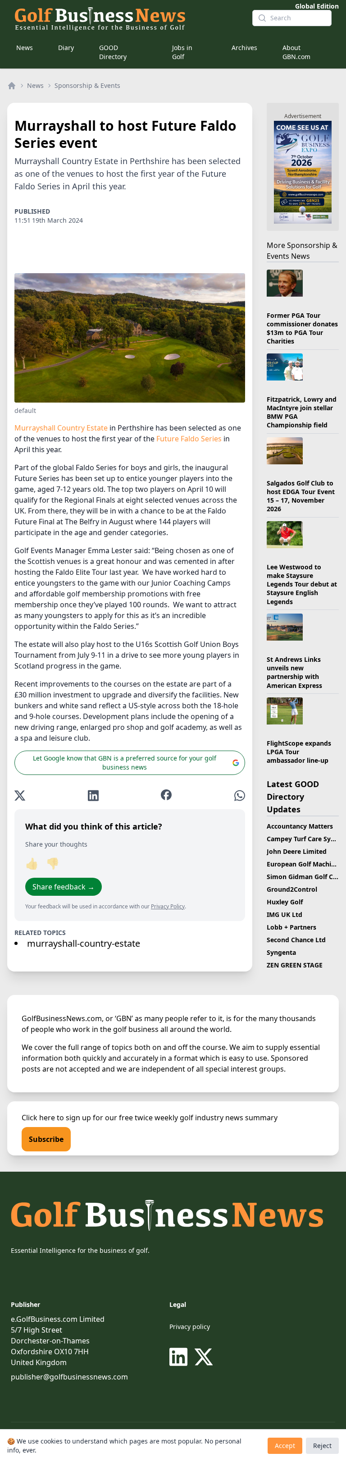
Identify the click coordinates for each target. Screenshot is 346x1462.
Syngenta (281, 952)
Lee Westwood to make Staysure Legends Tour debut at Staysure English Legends (302, 584)
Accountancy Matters (300, 826)
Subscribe (46, 1139)
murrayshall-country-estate (83, 943)
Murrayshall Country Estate (61, 428)
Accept (285, 1445)
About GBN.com (296, 52)
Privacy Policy (168, 906)
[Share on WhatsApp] (239, 795)
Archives (244, 47)
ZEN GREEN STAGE (295, 965)
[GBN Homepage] (126, 18)
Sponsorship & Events (87, 85)
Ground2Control (292, 889)
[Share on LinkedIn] (93, 795)
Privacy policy (189, 1326)
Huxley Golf (285, 902)
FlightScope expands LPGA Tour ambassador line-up (299, 752)
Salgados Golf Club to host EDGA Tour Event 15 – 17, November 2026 (301, 496)
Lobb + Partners (291, 927)
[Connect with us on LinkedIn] (180, 1357)
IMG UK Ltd (284, 914)
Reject (322, 1445)
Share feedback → (63, 887)
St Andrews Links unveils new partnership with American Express (294, 672)
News (24, 47)
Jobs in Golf (182, 52)
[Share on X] (19, 795)
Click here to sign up (56, 1118)
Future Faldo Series (189, 439)
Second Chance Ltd (296, 939)
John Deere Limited (297, 851)
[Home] (11, 85)
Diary (66, 47)
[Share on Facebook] (166, 795)
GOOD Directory (113, 52)
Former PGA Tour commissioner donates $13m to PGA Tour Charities (302, 328)
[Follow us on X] (203, 1357)
